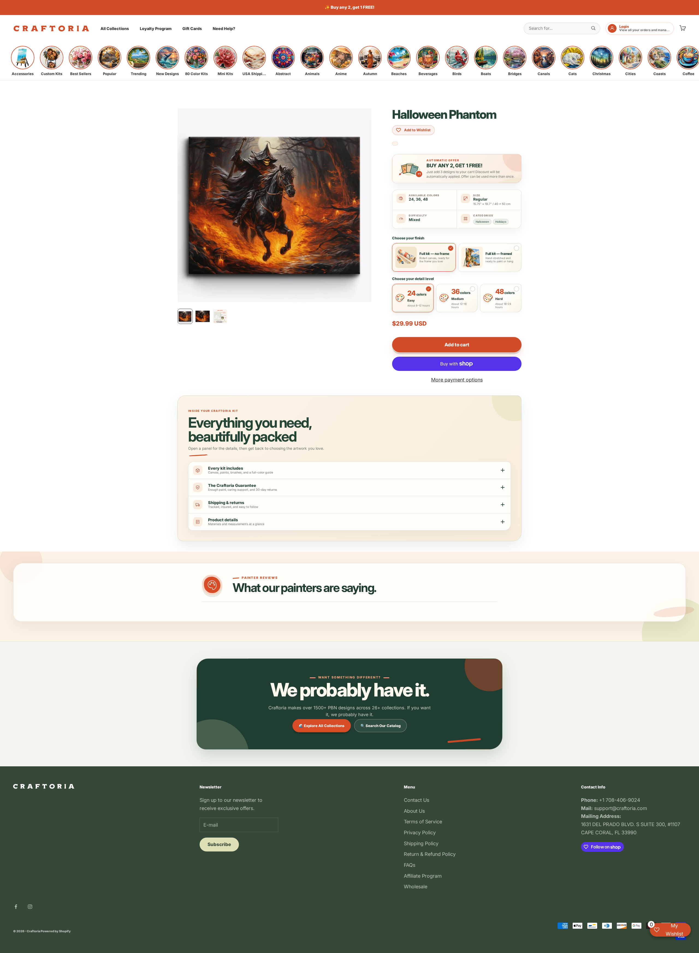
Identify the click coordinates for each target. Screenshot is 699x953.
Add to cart (457, 344)
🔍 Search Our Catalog (380, 725)
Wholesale (415, 886)
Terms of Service (423, 821)
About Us (414, 811)
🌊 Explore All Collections (322, 725)
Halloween (482, 221)
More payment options (457, 380)
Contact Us (416, 800)
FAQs (409, 865)
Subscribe (219, 844)
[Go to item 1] (185, 316)
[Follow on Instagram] (30, 906)
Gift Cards (192, 28)
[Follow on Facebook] (16, 906)
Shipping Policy (421, 843)
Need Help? (224, 28)
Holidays (500, 221)
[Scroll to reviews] (395, 144)
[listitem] (22, 61)
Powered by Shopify (56, 931)
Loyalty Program (155, 28)
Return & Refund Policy (430, 854)
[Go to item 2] (202, 316)
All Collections (114, 28)
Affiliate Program (423, 876)
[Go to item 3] (220, 316)
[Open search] (593, 28)
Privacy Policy (420, 832)
